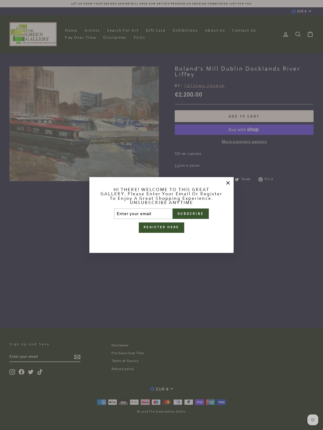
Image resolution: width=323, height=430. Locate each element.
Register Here (161, 227)
